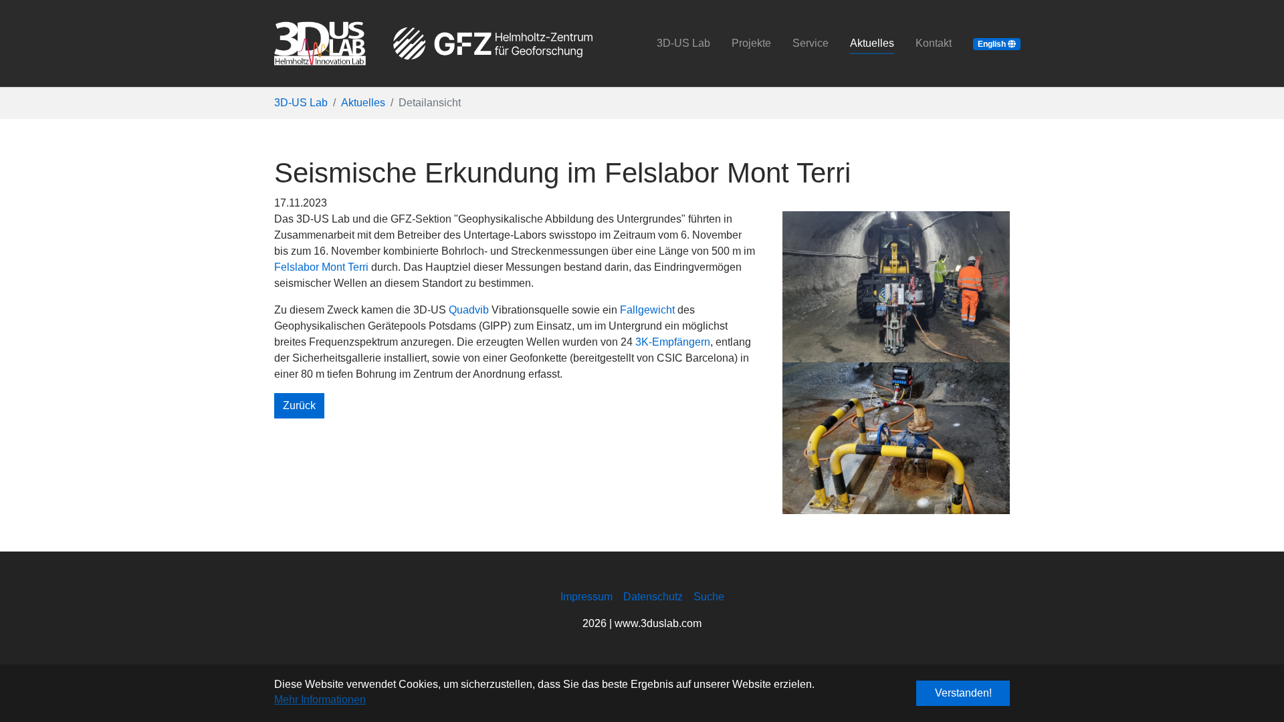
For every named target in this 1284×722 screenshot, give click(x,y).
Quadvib (469, 310)
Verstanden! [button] (963, 693)
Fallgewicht (647, 310)
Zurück (299, 405)
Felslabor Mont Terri (321, 267)
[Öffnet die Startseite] (320, 43)
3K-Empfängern (672, 342)
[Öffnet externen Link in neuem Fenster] (493, 43)
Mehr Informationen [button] (320, 699)
